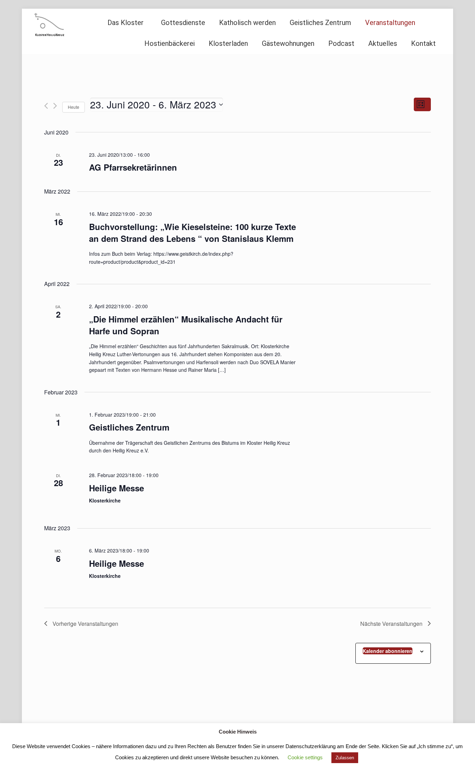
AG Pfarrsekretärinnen (133, 167)
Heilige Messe (116, 488)
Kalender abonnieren (387, 650)
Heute (73, 107)
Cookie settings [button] (305, 757)
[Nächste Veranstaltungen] (55, 106)
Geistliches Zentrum (129, 427)
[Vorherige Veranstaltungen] (46, 106)
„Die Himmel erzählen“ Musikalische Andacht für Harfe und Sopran (185, 325)
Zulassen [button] (345, 757)
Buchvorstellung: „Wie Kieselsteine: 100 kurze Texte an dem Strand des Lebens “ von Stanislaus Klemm (192, 232)
